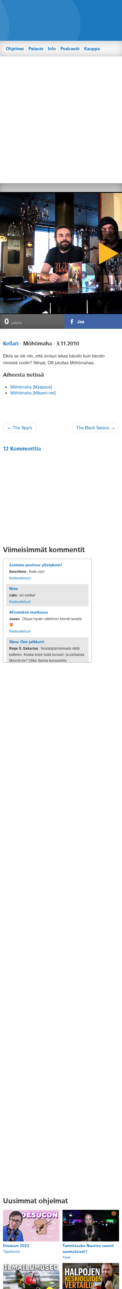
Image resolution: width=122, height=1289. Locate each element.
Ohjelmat (15, 48)
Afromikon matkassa (28, 612)
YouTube (73, 9)
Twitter (63, 9)
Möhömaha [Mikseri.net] (33, 393)
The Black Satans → (95, 427)
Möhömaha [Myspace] (31, 387)
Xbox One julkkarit (26, 641)
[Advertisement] (61, 119)
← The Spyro (19, 427)
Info (52, 48)
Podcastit (70, 48)
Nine (13, 588)
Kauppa (92, 48)
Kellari (11, 343)
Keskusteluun (20, 577)
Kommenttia (22, 449)
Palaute (36, 48)
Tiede (66, 1257)
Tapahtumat (11, 1251)
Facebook (53, 9)
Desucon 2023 (16, 1245)
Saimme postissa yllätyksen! (35, 565)
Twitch (83, 9)
